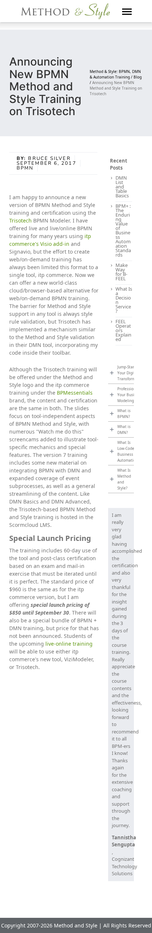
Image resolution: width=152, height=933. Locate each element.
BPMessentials (75, 392)
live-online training (69, 643)
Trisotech (20, 220)
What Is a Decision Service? (123, 299)
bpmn (25, 168)
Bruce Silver (49, 158)
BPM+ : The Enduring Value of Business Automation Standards (123, 230)
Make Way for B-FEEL (121, 272)
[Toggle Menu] (127, 11)
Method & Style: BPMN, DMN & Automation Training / (115, 74)
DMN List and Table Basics (122, 186)
